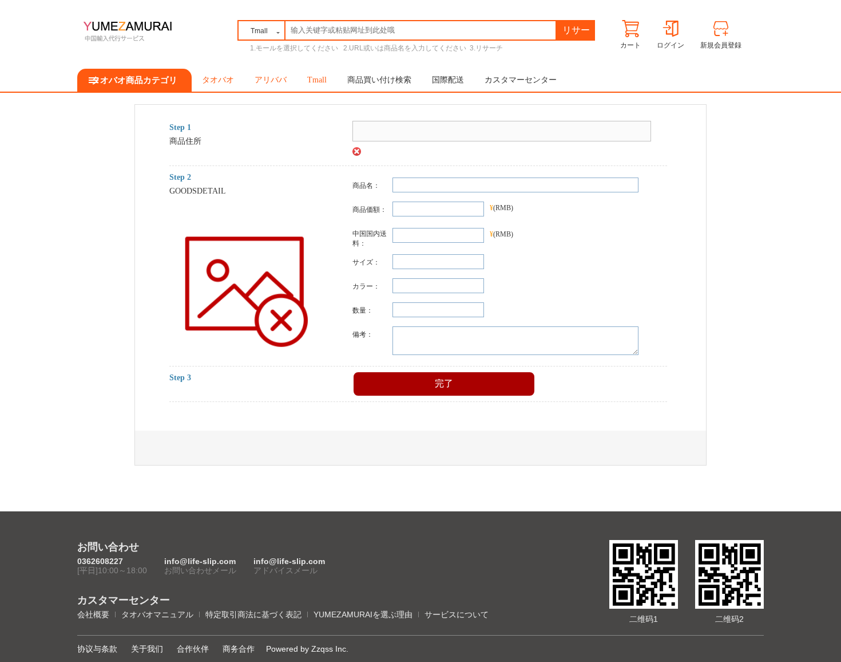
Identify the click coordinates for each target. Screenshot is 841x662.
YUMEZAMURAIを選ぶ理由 (363, 614)
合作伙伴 (193, 648)
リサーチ (576, 32)
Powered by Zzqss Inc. (307, 648)
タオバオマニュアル (157, 614)
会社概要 (93, 614)
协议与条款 (97, 648)
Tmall (317, 80)
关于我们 (147, 648)
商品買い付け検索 (379, 80)
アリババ (271, 80)
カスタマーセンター (521, 80)
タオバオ (218, 80)
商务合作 (239, 648)
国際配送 (448, 80)
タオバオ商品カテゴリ (134, 80)
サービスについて (457, 614)
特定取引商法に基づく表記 (253, 614)
